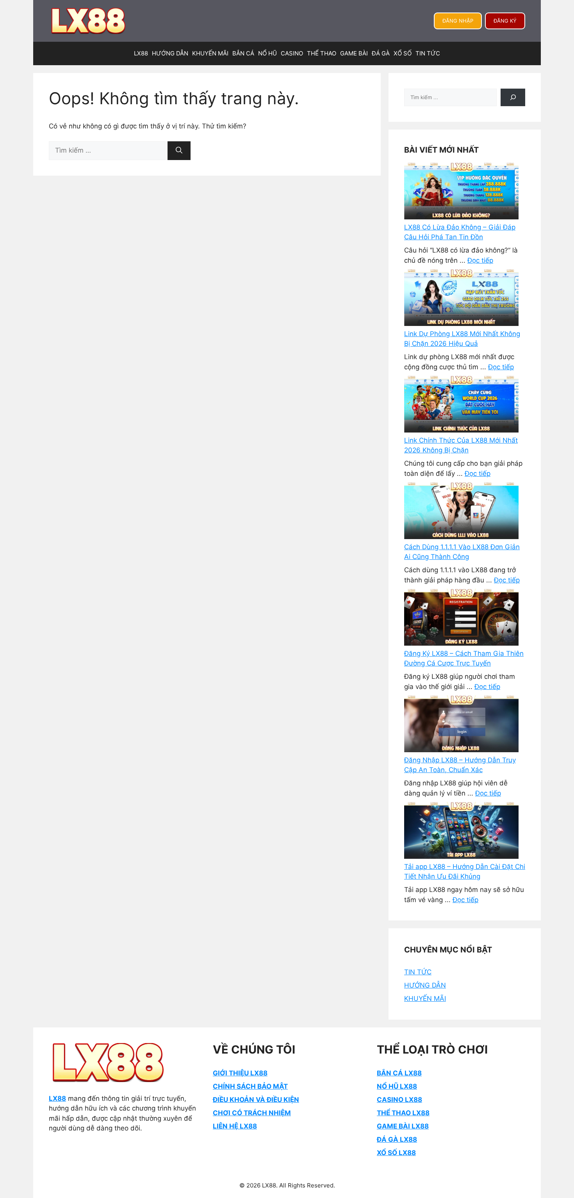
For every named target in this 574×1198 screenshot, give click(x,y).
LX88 (141, 53)
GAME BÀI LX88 (403, 1126)
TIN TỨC (427, 53)
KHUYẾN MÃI (210, 53)
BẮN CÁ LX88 (399, 1073)
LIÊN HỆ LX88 (235, 1126)
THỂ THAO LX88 (403, 1113)
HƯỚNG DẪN (170, 53)
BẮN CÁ (243, 53)
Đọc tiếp (480, 260)
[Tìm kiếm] (179, 150)
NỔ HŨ (267, 53)
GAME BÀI (354, 53)
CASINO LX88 (399, 1100)
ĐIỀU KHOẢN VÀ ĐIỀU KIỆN (256, 1100)
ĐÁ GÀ (381, 53)
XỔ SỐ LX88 (396, 1153)
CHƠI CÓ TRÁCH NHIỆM (252, 1113)
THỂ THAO (321, 53)
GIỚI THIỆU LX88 (240, 1073)
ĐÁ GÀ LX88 (397, 1139)
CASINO (292, 53)
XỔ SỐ (403, 53)
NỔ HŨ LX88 (397, 1086)
